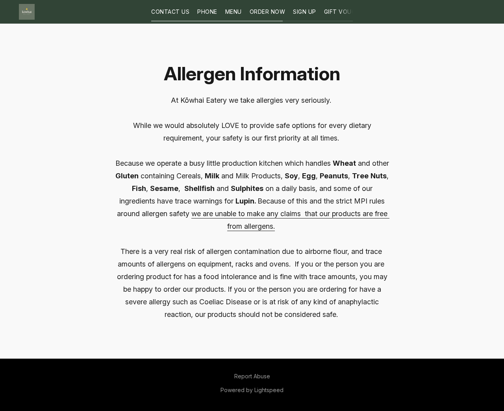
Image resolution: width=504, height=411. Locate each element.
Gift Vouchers (347, 11)
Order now (267, 11)
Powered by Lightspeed (252, 390)
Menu (233, 11)
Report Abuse (252, 376)
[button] (27, 12)
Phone (207, 11)
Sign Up (304, 11)
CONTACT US (170, 11)
